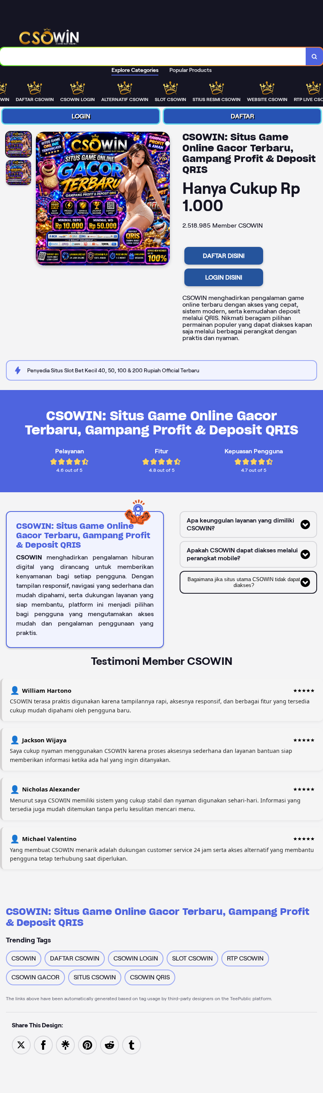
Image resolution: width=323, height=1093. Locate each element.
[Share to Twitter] (21, 1044)
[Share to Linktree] (65, 1044)
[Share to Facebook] (43, 1044)
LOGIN (81, 116)
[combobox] (153, 56)
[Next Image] (163, 200)
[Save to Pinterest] (87, 1044)
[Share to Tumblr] (131, 1044)
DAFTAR (242, 116)
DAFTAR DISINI (224, 255)
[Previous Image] (42, 200)
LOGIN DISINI (223, 277)
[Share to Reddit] (109, 1044)
